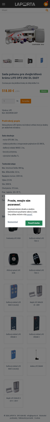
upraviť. (30, 214)
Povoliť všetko (34, 223)
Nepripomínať (13, 222)
